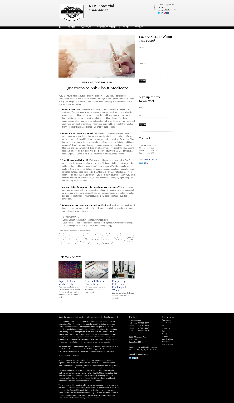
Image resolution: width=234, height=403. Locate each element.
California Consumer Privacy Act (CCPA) (76, 349)
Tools (126, 27)
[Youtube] (165, 14)
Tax (163, 331)
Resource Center (107, 27)
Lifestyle (165, 336)
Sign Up (143, 124)
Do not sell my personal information (102, 351)
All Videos (166, 342)
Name (141, 47)
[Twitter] (159, 14)
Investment (166, 323)
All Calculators (167, 344)
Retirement (166, 320)
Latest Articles (167, 339)
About (71, 27)
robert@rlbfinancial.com (148, 159)
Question (142, 63)
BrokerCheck (113, 317)
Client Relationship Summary (94, 375)
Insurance (166, 328)
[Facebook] (167, 14)
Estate (164, 325)
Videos (139, 27)
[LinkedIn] (162, 14)
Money (164, 334)
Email (141, 55)
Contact (86, 27)
